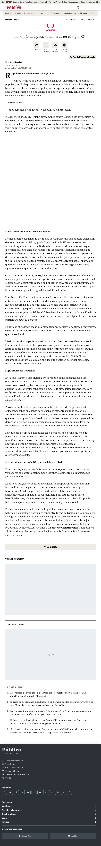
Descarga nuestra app (12, 829)
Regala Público (12, 771)
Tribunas (81, 19)
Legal (4, 818)
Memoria (83, 13)
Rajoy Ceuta (29, 2)
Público (12, 750)
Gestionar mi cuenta (14, 761)
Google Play (26, 836)
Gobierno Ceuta (18, 2)
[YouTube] (39, 792)
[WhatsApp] (63, 792)
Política (8, 13)
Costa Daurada (86, 2)
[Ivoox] (69, 792)
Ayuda (8, 778)
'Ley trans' (53, 2)
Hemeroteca (12, 19)
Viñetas (90, 19)
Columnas (71, 19)
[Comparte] (36, 45)
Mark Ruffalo (62, 2)
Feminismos (55, 13)
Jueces (36, 2)
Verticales (6, 806)
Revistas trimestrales (12, 810)
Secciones (7, 802)
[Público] (46, 7)
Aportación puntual (14, 767)
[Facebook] (16, 792)
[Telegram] (51, 792)
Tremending (29, 13)
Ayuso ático (44, 2)
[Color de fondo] (64, 45)
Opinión (18, 13)
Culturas (94, 13)
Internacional (42, 13)
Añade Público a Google (84, 57)
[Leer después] (46, 45)
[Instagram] (34, 792)
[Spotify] (57, 792)
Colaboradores (9, 814)
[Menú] (3, 7)
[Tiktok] (45, 792)
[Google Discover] (10, 792)
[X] (22, 792)
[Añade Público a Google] (4, 792)
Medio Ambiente (70, 13)
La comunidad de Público (17, 774)
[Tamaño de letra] (55, 45)
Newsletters (10, 764)
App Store (74, 836)
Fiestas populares (74, 2)
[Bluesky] (28, 792)
